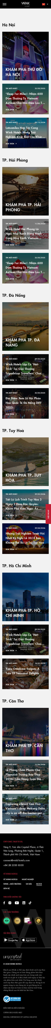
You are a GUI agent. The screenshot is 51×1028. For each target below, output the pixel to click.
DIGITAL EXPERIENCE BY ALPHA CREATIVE (20, 1017)
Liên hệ (6, 888)
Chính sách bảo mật (12, 1012)
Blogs (39, 884)
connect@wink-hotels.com (16, 860)
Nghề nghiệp (28, 879)
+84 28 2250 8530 (13, 865)
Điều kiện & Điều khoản (14, 1008)
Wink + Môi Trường (12, 884)
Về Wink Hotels (10, 879)
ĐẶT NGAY (48, 514)
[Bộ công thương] (12, 999)
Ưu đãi (29, 884)
